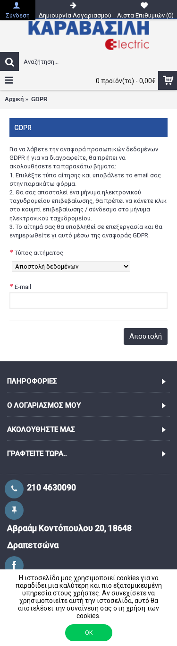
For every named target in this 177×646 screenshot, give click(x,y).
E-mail (23, 286)
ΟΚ (89, 632)
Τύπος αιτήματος (39, 252)
